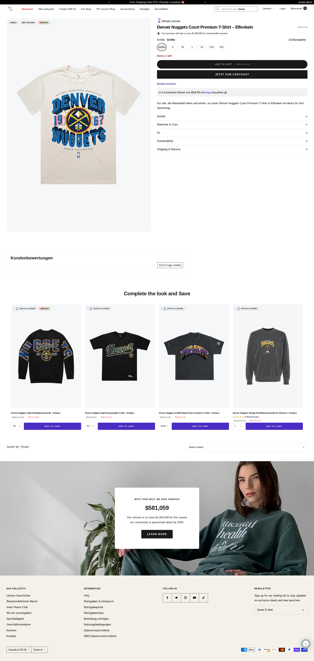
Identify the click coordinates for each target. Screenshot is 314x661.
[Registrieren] (302, 610)
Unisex (13, 23)
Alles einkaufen (46, 9)
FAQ (86, 595)
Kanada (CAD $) (17, 649)
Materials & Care (167, 124)
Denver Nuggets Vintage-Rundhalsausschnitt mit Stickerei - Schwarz (265, 413)
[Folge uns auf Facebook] (167, 597)
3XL (221, 47)
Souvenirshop (127, 9)
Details (161, 116)
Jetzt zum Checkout (232, 74)
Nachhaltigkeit (15, 618)
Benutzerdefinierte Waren (22, 601)
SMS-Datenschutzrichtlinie (100, 636)
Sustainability (165, 141)
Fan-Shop (86, 9)
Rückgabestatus (94, 612)
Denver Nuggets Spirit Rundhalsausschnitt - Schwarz (36, 413)
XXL (212, 47)
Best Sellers (28, 23)
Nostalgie (144, 9)
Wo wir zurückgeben (19, 612)
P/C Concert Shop (105, 9)
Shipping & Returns (169, 149)
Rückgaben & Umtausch (98, 601)
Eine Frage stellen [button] (170, 265)
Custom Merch (305, 2)
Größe (162, 47)
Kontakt (11, 636)
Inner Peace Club (17, 607)
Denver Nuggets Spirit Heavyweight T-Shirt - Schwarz (109, 413)
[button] (306, 644)
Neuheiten (27, 9)
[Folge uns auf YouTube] (194, 597)
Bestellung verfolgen (96, 618)
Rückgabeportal (93, 607)
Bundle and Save (166, 83)
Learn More (157, 534)
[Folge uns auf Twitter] (176, 597)
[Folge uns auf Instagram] (185, 597)
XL (202, 47)
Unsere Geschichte (18, 595)
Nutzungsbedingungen (97, 624)
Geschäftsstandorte (19, 624)
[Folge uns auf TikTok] (203, 597)
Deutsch (267, 8)
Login (283, 8)
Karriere (11, 630)
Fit (158, 132)
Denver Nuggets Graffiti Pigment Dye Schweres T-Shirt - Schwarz (189, 413)
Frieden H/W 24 (67, 9)
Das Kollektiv (161, 9)
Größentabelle (297, 39)
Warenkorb (298, 8)
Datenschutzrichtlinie (97, 630)
